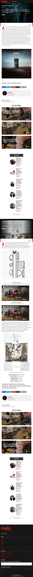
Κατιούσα (4, 240)
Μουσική (19, 83)
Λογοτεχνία (2, 542)
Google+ (13, 391)
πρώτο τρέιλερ (8, 41)
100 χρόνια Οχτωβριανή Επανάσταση (7, 553)
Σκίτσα (2, 546)
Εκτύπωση (18, 391)
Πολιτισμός (3, 540)
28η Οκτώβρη (3, 556)
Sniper (10, 83)
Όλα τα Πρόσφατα (16, 214)
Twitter (9, 391)
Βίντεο (2, 545)
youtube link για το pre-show (7, 43)
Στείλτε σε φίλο (23, 391)
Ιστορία (2, 544)
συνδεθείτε (13, 101)
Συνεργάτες (3, 548)
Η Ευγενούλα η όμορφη (21, 384)
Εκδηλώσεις (3, 547)
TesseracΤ (14, 83)
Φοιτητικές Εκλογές (4, 555)
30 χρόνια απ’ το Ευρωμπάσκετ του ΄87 (7, 554)
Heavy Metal (5, 83)
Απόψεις (2, 543)
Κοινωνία (2, 541)
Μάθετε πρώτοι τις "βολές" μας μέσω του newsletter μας (10, 561)
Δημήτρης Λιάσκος (12, 384)
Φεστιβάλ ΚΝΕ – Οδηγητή (5, 557)
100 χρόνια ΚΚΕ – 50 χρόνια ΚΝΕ (6, 552)
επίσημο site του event (26, 41)
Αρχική (2, 538)
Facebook (4, 391)
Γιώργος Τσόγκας (5, 384)
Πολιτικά (2, 539)
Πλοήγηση (14, 1)
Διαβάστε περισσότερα (10, 399)
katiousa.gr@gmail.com (5, 534)
